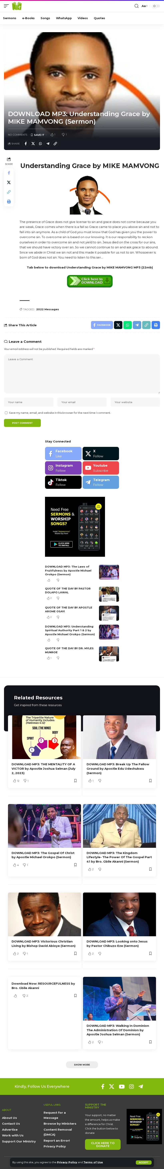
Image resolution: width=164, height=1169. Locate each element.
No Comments (17, 134)
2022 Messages (47, 309)
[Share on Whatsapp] (40, 143)
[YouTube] (122, 1086)
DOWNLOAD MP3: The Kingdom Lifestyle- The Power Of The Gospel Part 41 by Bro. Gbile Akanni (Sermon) (119, 857)
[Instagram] (63, 468)
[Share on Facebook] (25, 143)
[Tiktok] (63, 482)
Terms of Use (93, 1162)
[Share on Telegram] (47, 143)
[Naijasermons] (17, 6)
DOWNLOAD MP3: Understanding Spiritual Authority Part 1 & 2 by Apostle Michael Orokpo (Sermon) (70, 630)
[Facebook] (63, 453)
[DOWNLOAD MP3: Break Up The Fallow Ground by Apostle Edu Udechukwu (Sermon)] (119, 737)
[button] (144, 1162)
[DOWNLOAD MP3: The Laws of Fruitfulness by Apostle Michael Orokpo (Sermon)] (109, 572)
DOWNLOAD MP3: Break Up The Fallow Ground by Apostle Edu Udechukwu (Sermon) (118, 768)
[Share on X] (33, 143)
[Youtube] (101, 468)
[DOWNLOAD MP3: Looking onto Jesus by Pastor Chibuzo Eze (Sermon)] (119, 914)
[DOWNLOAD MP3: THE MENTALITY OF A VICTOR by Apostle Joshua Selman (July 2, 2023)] (44, 737)
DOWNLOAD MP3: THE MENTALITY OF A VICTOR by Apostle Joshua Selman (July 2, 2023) (43, 768)
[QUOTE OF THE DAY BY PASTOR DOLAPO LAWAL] (109, 594)
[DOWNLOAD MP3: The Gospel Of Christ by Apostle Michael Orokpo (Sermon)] (44, 826)
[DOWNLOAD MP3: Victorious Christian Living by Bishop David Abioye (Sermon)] (44, 914)
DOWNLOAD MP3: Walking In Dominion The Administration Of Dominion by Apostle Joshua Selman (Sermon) (118, 1030)
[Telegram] (101, 482)
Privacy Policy (67, 1162)
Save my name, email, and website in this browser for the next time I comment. (60, 412)
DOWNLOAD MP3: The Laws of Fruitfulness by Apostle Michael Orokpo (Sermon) (68, 570)
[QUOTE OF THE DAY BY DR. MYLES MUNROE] (109, 653)
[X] (101, 453)
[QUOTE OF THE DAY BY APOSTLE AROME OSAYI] (109, 613)
